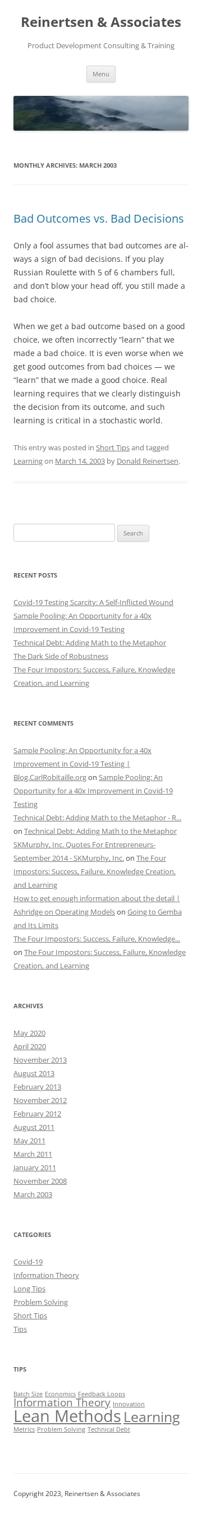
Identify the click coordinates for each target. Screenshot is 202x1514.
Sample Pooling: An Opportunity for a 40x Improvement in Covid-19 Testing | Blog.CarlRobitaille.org (82, 763)
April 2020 (29, 1046)
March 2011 (32, 1154)
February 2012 (37, 1114)
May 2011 (29, 1141)
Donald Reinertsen (147, 461)
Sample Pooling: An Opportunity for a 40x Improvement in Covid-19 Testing (93, 790)
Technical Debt (109, 1429)
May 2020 (29, 1033)
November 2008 (40, 1181)
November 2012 (40, 1100)
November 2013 (40, 1060)
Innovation (129, 1404)
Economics (60, 1394)
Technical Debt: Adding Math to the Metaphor (89, 643)
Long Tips (29, 1289)
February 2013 (37, 1087)
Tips (20, 1329)
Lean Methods (67, 1416)
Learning (28, 461)
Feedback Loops (101, 1394)
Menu (101, 74)
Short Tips (113, 447)
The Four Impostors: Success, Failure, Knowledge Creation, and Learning (94, 871)
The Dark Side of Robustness (60, 656)
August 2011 (33, 1127)
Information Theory (46, 1275)
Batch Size (28, 1394)
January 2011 (34, 1167)
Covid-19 (28, 1262)
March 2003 (32, 1194)
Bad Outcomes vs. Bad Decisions (98, 218)
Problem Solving (40, 1302)
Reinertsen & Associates (101, 22)
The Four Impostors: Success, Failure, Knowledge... (96, 939)
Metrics (24, 1429)
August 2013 (33, 1073)
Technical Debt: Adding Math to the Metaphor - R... (97, 818)
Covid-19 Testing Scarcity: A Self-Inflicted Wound (93, 602)
